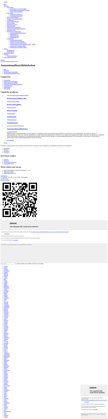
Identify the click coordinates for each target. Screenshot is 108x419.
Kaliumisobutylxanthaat (16, 40)
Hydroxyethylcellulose (12, 17)
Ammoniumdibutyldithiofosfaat (18, 33)
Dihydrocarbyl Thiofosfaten (14, 31)
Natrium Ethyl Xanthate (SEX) (18, 46)
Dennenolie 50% (11, 30)
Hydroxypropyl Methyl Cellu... (17, 98)
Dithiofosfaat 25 (14, 34)
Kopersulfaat (10, 7)
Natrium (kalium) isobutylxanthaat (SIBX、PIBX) (22, 44)
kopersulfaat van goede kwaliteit (18, 9)
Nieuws (6, 49)
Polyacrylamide (11, 23)
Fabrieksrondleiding (12, 56)
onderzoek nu (4, 175)
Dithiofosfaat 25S (14, 36)
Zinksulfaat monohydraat (16, 14)
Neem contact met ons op (10, 57)
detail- (12, 140)
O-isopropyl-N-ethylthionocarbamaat (16, 28)
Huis (5, 4)
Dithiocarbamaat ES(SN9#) (14, 27)
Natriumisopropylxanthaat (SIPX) (18, 47)
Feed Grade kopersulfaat (16, 11)
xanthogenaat (10, 38)
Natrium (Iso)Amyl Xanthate (17, 41)
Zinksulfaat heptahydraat (16, 16)
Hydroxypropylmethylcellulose (14, 18)
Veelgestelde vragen (9, 53)
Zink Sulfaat (10, 13)
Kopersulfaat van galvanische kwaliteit (19, 10)
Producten (6, 6)
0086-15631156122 (9, 171)
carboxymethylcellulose (13, 21)
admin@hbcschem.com (9, 173)
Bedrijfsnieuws (10, 50)
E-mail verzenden (5, 180)
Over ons (6, 54)
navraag (9, 140)
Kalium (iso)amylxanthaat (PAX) (18, 43)
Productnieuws (10, 51)
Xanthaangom (10, 20)
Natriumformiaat (11, 26)
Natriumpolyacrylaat (12, 24)
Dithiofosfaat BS (14, 37)
